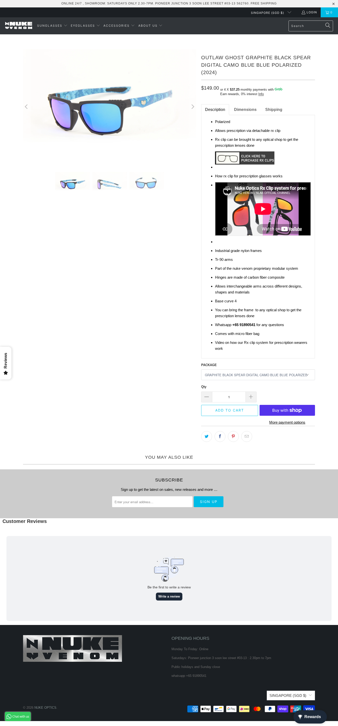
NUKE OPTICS (45, 707)
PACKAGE (209, 365)
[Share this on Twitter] (206, 436)
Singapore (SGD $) (268, 13)
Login (312, 12)
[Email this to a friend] (246, 436)
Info (261, 94)
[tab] (245, 109)
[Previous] (27, 107)
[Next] (192, 107)
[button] (52, 26)
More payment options (287, 422)
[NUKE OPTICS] (18, 26)
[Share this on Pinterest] (233, 436)
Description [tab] (215, 109)
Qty (203, 387)
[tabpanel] (258, 236)
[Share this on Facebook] (220, 436)
